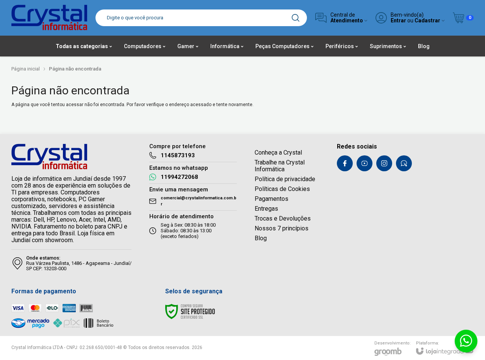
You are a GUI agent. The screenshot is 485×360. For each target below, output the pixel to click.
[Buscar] (295, 17)
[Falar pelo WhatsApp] (466, 341)
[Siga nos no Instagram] (384, 163)
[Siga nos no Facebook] (345, 163)
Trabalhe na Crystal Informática (280, 166)
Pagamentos (271, 198)
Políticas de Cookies (282, 189)
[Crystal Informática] (49, 18)
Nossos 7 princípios (281, 228)
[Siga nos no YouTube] (364, 163)
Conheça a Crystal (278, 152)
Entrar (398, 20)
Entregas (266, 208)
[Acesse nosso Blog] (404, 163)
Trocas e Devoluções (283, 218)
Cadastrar (427, 20)
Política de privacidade (285, 179)
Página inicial (25, 69)
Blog (261, 238)
